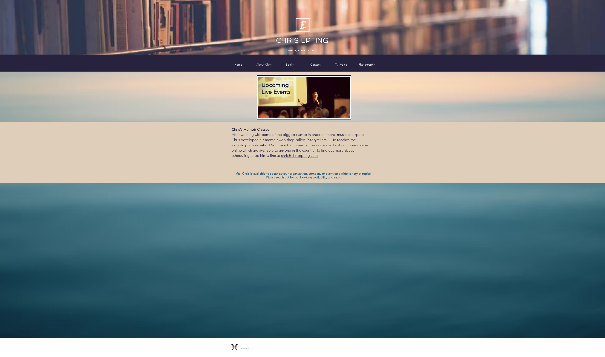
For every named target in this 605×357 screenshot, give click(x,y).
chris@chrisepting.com (299, 156)
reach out (282, 177)
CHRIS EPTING (302, 40)
